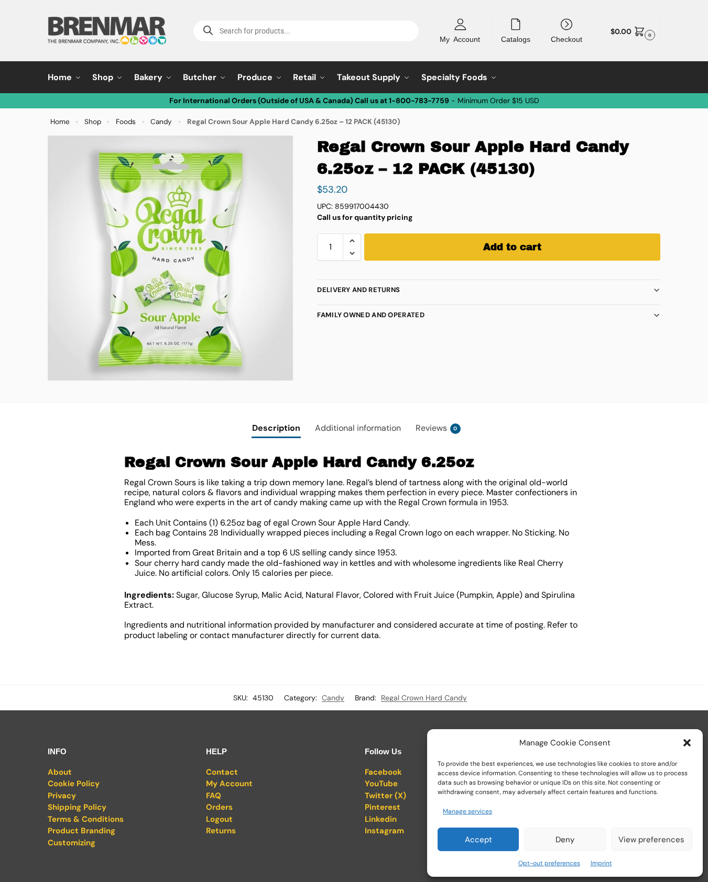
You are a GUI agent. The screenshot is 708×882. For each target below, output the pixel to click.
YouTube (381, 783)
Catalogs (515, 38)
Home (60, 121)
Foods (126, 121)
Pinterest (382, 807)
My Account (460, 38)
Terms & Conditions (86, 819)
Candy (161, 121)
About (60, 772)
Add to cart (512, 247)
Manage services (467, 811)
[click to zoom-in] (170, 258)
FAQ (213, 795)
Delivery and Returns (358, 289)
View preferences (651, 839)
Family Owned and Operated (370, 314)
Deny (564, 839)
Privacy (62, 795)
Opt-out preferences (549, 863)
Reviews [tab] (437, 427)
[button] (687, 743)
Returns (221, 830)
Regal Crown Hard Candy (424, 697)
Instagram (384, 830)
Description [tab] (276, 427)
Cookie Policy (74, 783)
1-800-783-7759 (419, 100)
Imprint (601, 863)
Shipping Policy (77, 807)
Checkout (566, 38)
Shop (92, 121)
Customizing (71, 843)
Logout (219, 819)
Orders (219, 807)
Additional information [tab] (358, 427)
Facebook (383, 772)
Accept (478, 839)
